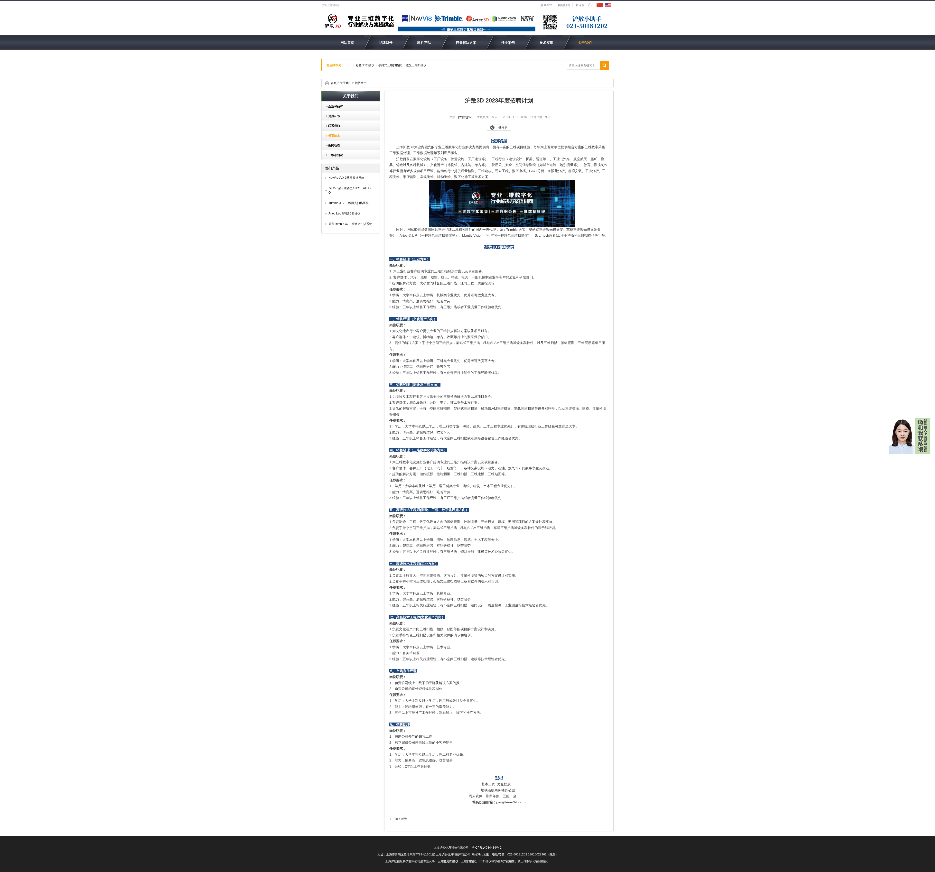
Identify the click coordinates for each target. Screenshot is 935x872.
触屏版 (580, 5)
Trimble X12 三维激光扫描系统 (348, 203)
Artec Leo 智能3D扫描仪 (344, 213)
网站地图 (564, 5)
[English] (608, 5)
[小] (469, 117)
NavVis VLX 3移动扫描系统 (346, 177)
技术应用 (546, 43)
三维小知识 (334, 155)
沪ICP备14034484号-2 (487, 847)
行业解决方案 (466, 43)
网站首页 (347, 43)
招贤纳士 (360, 83)
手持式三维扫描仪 (390, 65)
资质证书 (332, 116)
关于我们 (585, 43)
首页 (334, 83)
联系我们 (332, 126)
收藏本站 (546, 5)
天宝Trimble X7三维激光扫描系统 (350, 224)
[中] (465, 117)
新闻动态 (332, 145)
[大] (460, 117)
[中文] (599, 5)
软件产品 (424, 43)
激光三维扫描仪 (416, 65)
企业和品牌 (334, 106)
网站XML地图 (480, 854)
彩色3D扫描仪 (365, 65)
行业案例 (508, 43)
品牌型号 (386, 43)
